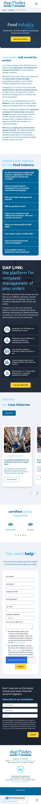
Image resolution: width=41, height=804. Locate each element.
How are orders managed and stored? (18, 198)
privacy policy (19, 642)
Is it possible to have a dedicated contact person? (17, 251)
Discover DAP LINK (20, 385)
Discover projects (21, 39)
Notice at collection (10, 801)
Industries (11, 10)
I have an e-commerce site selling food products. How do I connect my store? (19, 215)
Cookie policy (25, 781)
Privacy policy (16, 781)
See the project (12, 479)
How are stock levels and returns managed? (16, 242)
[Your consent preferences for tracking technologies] (37, 800)
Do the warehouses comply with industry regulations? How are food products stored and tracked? (19, 176)
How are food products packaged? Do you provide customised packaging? (17, 188)
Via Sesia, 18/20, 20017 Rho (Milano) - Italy (23, 760)
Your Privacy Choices (16, 798)
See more (9, 413)
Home (4, 10)
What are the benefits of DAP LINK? (18, 226)
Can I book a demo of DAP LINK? (19, 234)
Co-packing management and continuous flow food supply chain (16, 462)
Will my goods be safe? (15, 206)
